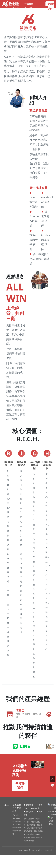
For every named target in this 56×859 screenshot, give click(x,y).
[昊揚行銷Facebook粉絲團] (51, 809)
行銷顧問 (29, 3)
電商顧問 (29, 805)
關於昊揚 (15, 13)
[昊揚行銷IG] (50, 820)
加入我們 (29, 811)
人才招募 (29, 8)
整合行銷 (15, 8)
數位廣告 (15, 3)
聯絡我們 (51, 6)
